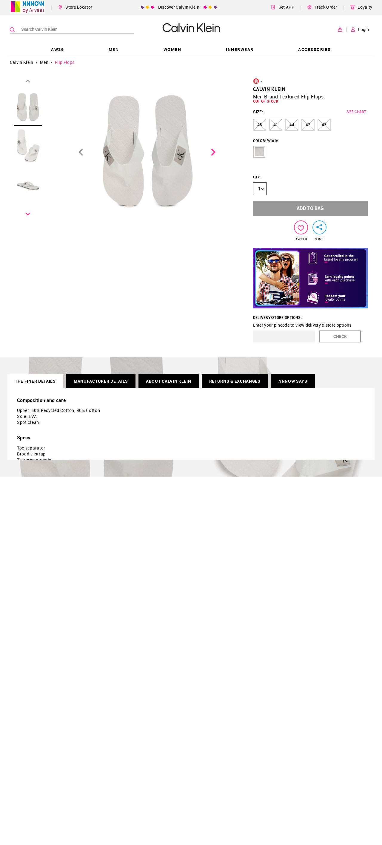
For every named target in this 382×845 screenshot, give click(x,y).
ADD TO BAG (310, 208)
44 (291, 124)
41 (275, 124)
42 (308, 124)
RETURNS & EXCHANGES (235, 381)
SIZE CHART (356, 111)
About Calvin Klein (168, 381)
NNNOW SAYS (292, 381)
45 (259, 124)
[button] (259, 152)
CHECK (340, 336)
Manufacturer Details (101, 381)
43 (324, 124)
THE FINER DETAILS (35, 381)
